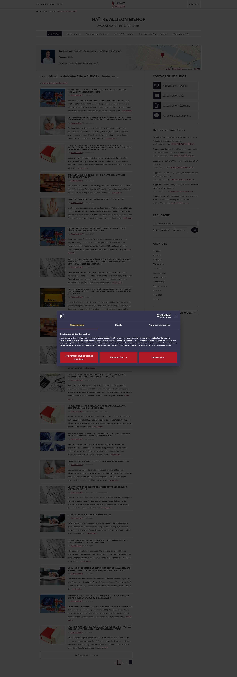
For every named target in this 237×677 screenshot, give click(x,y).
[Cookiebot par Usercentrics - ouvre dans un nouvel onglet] (159, 316)
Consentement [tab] (77, 325)
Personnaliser (117, 357)
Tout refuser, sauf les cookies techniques (79, 357)
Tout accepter (157, 357)
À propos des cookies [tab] (159, 325)
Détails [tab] (118, 325)
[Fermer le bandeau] (176, 316)
